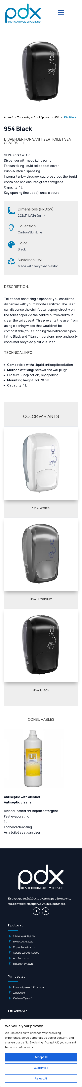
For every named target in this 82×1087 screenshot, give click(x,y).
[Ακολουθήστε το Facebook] (36, 911)
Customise (41, 1068)
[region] (41, 1053)
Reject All (41, 1078)
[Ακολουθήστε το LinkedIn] (45, 911)
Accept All (41, 1057)
